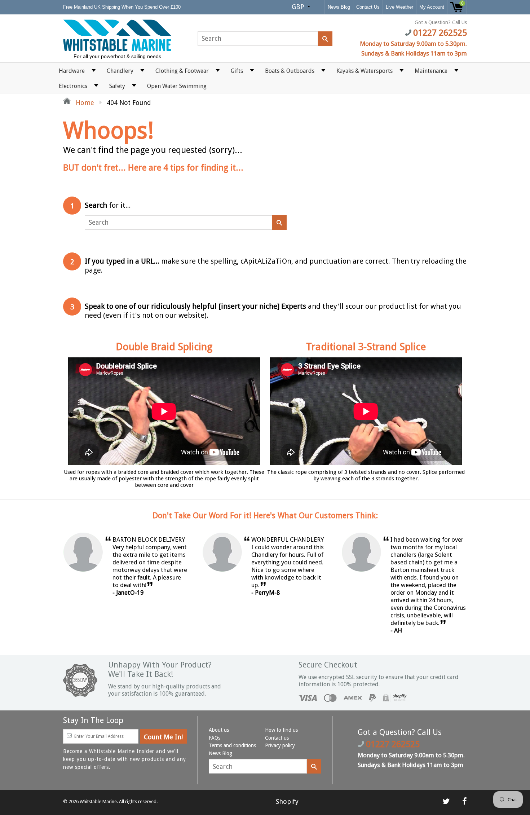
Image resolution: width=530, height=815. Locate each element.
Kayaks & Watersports (364, 70)
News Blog (339, 7)
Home (84, 102)
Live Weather (399, 7)
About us (219, 730)
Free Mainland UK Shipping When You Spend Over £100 (122, 7)
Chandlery (120, 70)
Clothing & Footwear (182, 70)
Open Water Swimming (177, 86)
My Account (431, 7)
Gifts (237, 70)
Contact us (277, 738)
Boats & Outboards (289, 70)
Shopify (287, 801)
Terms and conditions (232, 745)
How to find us (281, 730)
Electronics (73, 86)
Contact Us (368, 7)
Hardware (72, 70)
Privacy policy (280, 745)
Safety (117, 86)
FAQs (214, 738)
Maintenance (431, 70)
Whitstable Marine (98, 801)
